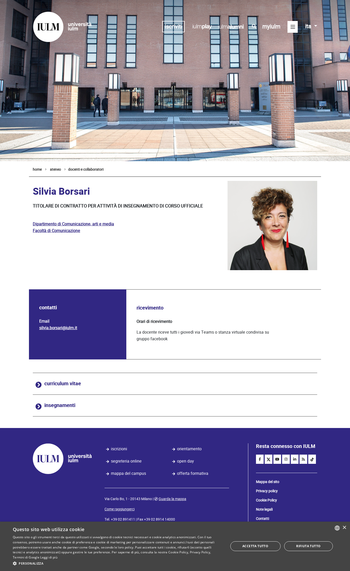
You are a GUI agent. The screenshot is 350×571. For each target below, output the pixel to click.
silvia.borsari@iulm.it (58, 328)
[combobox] (337, 528)
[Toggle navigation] (292, 27)
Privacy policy (267, 490)
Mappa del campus (128, 473)
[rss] (303, 459)
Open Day (185, 461)
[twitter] (268, 459)
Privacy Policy (200, 552)
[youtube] (277, 459)
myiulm (271, 26)
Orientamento (189, 449)
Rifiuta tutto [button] (308, 546)
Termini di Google (26, 557)
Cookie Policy (266, 500)
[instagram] (286, 459)
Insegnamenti (59, 405)
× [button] (344, 528)
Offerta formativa (192, 473)
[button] (117, 563)
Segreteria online (126, 461)
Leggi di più (48, 557)
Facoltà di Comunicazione (56, 231)
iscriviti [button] (173, 26)
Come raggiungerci (120, 509)
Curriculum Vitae (62, 383)
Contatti (262, 518)
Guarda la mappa (172, 498)
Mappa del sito (267, 481)
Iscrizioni (119, 449)
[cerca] (254, 26)
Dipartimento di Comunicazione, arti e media (73, 224)
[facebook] (260, 459)
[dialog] (175, 546)
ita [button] (309, 26)
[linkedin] (294, 459)
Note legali (264, 509)
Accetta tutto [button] (255, 546)
